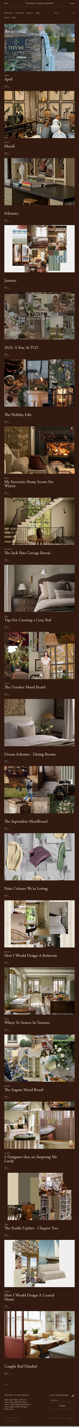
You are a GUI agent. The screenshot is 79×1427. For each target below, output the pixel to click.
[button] (7, 3)
